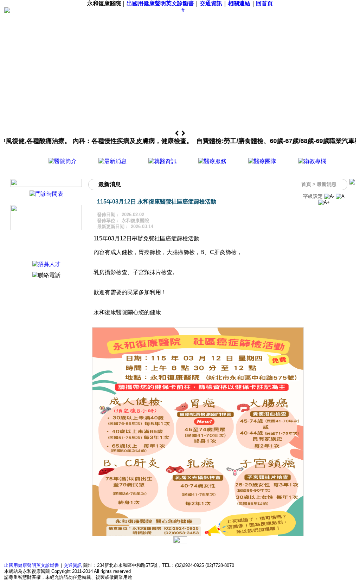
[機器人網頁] (46, 228)
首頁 (306, 184)
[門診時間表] (46, 194)
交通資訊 (211, 3)
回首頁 (264, 3)
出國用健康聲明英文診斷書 (160, 3)
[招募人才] (46, 264)
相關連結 (239, 3)
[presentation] (177, 133)
